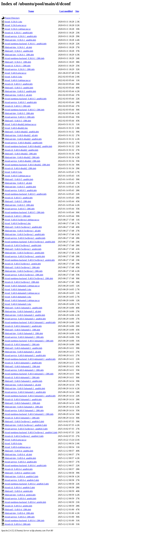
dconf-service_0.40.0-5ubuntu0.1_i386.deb (24, 410)
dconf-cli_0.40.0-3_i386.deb (17, 106)
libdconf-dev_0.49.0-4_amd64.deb (20, 458)
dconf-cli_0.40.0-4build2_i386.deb (20, 168)
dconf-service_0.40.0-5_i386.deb (20, 209)
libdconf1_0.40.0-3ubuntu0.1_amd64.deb (23, 308)
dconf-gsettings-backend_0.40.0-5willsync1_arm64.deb (30, 260)
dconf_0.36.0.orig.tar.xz (15, 25)
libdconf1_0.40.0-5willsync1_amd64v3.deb (24, 421)
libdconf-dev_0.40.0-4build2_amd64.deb (23, 139)
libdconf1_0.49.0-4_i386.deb (18, 509)
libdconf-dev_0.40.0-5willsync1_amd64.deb (25, 234)
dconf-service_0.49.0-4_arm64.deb (20, 498)
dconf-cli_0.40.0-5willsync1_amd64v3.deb (24, 436)
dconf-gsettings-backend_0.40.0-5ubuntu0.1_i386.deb (29, 414)
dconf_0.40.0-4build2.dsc (16, 128)
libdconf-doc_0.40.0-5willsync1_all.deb (23, 231)
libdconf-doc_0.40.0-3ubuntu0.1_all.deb (23, 311)
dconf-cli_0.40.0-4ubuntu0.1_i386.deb (22, 377)
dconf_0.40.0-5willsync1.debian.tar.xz (22, 220)
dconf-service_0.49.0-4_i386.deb (20, 517)
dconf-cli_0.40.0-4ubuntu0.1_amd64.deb (23, 363)
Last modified (66, 11)
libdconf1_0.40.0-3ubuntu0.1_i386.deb (22, 330)
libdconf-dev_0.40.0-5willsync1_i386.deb (23, 271)
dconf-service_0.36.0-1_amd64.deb (21, 36)
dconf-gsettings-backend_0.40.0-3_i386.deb (24, 109)
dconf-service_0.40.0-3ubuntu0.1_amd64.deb (25, 319)
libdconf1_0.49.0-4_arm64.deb (19, 491)
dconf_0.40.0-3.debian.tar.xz (18, 80)
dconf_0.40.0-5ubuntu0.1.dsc (18, 304)
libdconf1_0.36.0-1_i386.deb (18, 62)
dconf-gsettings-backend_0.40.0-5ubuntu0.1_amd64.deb (30, 396)
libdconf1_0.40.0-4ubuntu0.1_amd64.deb (23, 348)
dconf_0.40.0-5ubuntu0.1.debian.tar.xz (22, 300)
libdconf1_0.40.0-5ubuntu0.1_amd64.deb (23, 381)
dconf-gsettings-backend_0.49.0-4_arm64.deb (25, 502)
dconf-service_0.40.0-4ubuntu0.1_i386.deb (24, 370)
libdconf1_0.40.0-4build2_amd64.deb (22, 131)
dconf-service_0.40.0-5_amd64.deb (21, 190)
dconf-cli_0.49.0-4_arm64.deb (18, 506)
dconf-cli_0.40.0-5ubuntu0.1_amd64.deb (23, 399)
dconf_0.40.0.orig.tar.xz (15, 73)
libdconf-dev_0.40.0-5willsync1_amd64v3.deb (26, 425)
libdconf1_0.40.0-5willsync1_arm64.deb (23, 249)
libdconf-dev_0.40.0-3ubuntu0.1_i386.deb (24, 333)
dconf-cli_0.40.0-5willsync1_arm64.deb (23, 264)
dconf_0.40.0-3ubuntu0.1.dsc (18, 289)
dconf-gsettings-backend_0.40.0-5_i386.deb (24, 212)
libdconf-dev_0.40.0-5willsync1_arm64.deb (24, 253)
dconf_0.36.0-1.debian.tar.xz (18, 29)
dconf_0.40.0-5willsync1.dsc (18, 223)
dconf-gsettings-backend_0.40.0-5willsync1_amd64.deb (30, 242)
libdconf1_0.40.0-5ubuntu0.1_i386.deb (22, 403)
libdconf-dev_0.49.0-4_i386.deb (19, 513)
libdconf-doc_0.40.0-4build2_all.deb (21, 135)
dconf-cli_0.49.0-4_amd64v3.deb (20, 487)
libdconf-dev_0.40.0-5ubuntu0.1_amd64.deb (25, 388)
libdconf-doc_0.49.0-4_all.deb (18, 454)
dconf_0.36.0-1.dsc (13, 21)
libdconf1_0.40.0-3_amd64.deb (19, 87)
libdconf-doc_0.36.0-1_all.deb (18, 47)
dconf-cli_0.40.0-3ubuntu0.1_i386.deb (22, 344)
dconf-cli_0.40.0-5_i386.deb (17, 216)
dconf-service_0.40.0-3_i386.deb (20, 117)
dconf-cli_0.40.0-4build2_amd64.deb (21, 150)
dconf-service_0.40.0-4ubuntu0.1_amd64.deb (25, 355)
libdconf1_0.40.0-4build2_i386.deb (21, 154)
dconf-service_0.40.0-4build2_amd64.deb (23, 143)
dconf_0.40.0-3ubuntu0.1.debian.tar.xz (22, 286)
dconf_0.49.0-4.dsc (13, 443)
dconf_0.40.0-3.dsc (13, 76)
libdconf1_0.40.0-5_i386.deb (18, 201)
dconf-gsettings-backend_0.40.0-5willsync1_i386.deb (29, 278)
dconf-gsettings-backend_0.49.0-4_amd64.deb (25, 465)
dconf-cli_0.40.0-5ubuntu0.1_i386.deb (22, 418)
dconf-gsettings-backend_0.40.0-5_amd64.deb (25, 194)
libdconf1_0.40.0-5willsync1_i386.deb (22, 267)
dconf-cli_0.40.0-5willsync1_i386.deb (22, 282)
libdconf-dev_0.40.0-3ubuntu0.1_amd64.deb (25, 315)
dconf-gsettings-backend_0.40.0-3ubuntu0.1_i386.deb (29, 341)
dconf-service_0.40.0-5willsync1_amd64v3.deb (26, 429)
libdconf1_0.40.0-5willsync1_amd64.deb (23, 227)
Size (77, 11)
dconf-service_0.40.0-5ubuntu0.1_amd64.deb (25, 392)
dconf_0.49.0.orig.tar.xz (15, 440)
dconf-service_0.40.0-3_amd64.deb (21, 102)
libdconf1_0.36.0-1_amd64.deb (19, 51)
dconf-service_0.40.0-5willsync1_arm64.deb (25, 256)
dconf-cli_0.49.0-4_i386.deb (17, 524)
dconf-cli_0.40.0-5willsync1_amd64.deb (23, 245)
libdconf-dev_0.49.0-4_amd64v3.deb (21, 476)
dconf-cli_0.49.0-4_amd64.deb (19, 469)
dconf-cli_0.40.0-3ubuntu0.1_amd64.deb (23, 326)
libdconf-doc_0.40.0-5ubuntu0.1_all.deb (23, 385)
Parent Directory (12, 18)
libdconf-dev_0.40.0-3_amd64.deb (20, 91)
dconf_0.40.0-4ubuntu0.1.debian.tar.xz (22, 293)
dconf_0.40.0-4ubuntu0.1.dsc (18, 297)
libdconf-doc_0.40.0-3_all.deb (18, 95)
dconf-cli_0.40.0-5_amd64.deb (19, 198)
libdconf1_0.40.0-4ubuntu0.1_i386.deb (22, 366)
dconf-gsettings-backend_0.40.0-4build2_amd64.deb (28, 146)
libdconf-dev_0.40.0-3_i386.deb (19, 113)
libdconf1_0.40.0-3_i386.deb (18, 120)
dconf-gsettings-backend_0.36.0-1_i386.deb (24, 58)
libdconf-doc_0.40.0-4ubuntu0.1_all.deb (23, 352)
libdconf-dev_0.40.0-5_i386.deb (19, 205)
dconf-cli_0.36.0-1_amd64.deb (19, 32)
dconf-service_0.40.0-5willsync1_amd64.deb (25, 238)
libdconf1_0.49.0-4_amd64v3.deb (20, 473)
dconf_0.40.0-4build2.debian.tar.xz (20, 124)
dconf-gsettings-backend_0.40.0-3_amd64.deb (25, 98)
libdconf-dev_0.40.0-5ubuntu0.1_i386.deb (24, 407)
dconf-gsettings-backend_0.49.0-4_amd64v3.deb (27, 484)
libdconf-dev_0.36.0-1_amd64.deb (20, 40)
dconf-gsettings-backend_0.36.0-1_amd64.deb (25, 43)
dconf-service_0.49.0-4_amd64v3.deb (22, 480)
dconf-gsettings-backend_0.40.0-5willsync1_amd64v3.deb (31, 432)
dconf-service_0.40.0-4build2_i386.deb (22, 161)
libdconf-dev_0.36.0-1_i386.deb (19, 54)
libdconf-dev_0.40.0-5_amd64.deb (20, 187)
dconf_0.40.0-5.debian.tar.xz (18, 176)
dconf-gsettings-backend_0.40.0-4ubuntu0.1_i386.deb (29, 374)
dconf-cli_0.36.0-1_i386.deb (17, 65)
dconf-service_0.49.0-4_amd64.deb (21, 462)
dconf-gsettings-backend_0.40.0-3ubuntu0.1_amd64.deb (30, 322)
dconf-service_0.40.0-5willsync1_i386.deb (24, 275)
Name (31, 11)
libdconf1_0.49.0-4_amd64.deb (19, 451)
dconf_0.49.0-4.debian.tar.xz (18, 447)
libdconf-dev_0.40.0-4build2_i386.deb (22, 157)
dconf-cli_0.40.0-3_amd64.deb (19, 84)
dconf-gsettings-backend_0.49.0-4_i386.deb (24, 520)
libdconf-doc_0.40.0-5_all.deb (18, 183)
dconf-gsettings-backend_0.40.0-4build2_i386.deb (27, 165)
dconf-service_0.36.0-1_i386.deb (20, 69)
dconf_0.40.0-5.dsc (13, 172)
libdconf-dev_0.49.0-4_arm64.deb (20, 495)
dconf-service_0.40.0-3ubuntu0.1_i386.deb (24, 337)
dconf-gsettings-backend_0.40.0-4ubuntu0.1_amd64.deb (30, 359)
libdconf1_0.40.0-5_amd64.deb (19, 179)
